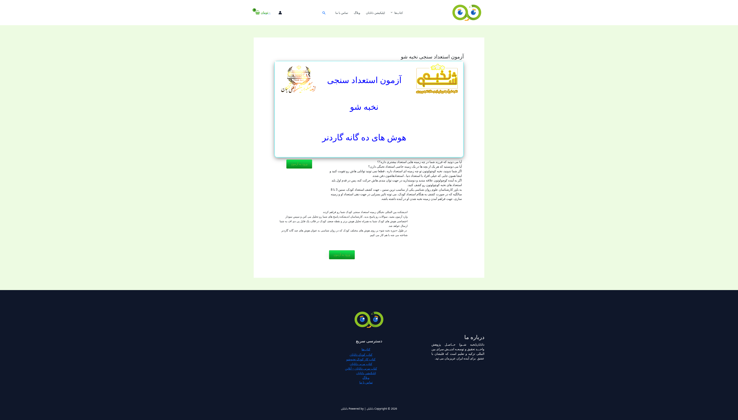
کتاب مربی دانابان (361, 364)
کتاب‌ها (398, 13)
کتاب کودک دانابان (361, 355)
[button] (323, 13)
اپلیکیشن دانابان (375, 13)
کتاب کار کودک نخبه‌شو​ (361, 359)
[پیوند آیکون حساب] (280, 12)
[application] (392, 13)
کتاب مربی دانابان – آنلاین (361, 368)
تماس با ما (341, 13)
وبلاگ (357, 13)
